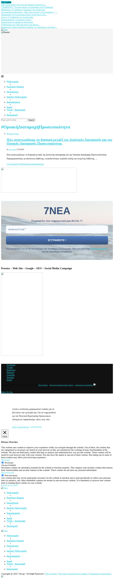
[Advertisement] (57, 54)
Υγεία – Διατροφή (16, 110)
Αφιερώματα (13, 102)
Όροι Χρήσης (43, 385)
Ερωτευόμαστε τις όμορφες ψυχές (16, 20)
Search (31, 120)
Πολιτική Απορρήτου (99, 249)
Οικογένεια (12, 92)
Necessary (8, 463)
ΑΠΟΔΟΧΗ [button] (36, 427)
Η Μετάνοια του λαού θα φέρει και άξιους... (20, 25)
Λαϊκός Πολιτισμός (17, 97)
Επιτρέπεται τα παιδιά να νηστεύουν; (17, 22)
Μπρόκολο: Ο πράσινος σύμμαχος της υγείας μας (23, 10)
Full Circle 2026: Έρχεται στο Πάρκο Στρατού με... (23, 5)
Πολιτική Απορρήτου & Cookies (61, 385)
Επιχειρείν (12, 115)
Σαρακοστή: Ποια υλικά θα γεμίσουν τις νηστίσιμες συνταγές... (29, 27)
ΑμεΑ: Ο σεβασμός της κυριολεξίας (17, 17)
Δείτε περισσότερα (20, 427)
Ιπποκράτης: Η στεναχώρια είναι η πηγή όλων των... (24, 15)
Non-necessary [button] (7, 472)
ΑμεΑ (9, 107)
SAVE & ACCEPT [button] (9, 485)
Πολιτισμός (13, 81)
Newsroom (12, 149)
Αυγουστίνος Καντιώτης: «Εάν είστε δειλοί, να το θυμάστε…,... (29, 12)
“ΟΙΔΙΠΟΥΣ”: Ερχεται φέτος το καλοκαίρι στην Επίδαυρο (27, 7)
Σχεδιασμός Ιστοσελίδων (84, 385)
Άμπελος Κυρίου (15, 86)
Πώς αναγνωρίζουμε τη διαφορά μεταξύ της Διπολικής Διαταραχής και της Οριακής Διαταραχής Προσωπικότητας (59, 141)
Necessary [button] (5, 460)
